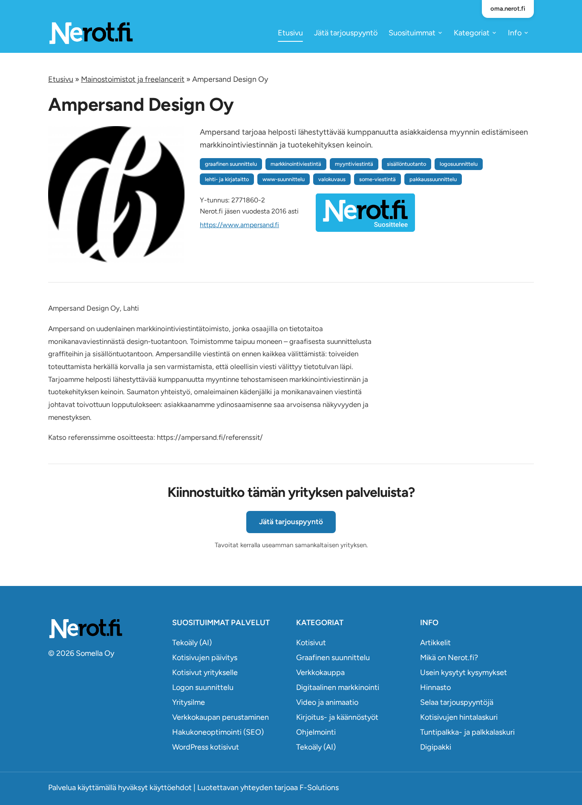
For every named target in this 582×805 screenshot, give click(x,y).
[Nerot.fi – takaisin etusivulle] (90, 32)
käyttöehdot (171, 787)
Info (514, 33)
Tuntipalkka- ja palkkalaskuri (467, 732)
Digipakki (435, 747)
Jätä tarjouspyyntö (345, 33)
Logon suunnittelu (202, 687)
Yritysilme (188, 702)
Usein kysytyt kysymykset (463, 672)
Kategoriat (472, 33)
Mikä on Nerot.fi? (449, 657)
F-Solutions (319, 787)
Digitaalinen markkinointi (337, 687)
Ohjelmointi (316, 732)
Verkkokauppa (320, 672)
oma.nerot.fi (507, 8)
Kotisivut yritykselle (205, 672)
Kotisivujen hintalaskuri (459, 717)
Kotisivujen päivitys (204, 657)
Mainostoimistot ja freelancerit (132, 79)
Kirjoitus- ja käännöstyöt (337, 717)
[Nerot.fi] (105, 628)
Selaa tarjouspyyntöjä (456, 702)
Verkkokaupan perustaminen (220, 717)
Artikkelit (435, 642)
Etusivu (290, 33)
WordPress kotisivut (205, 747)
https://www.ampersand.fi (239, 225)
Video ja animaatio (327, 702)
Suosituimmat (412, 33)
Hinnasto (435, 687)
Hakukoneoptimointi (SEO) (218, 732)
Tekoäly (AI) (192, 642)
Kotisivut (311, 642)
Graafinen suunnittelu (333, 657)
